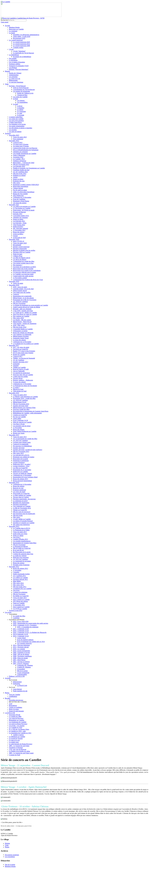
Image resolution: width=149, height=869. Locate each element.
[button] (13, 614)
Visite (7, 845)
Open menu (4, 22)
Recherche (4, 20)
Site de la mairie (10, 864)
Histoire (7, 843)
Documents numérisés (12, 855)
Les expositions (10, 857)
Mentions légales (10, 866)
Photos (7, 847)
